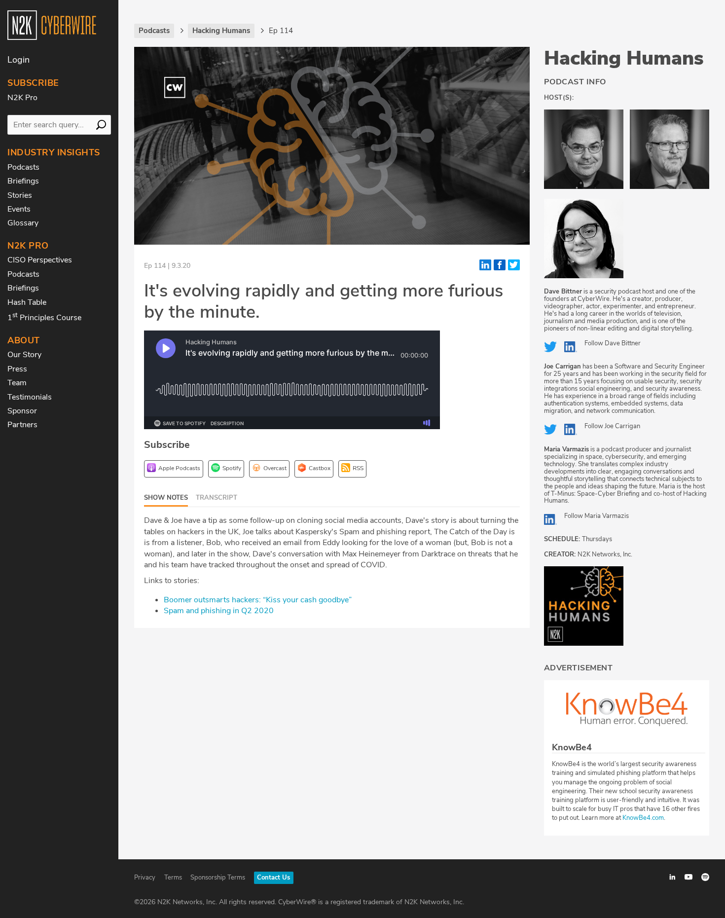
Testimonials (29, 397)
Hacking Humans (624, 58)
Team (17, 382)
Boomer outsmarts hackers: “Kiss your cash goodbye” (258, 599)
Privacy (144, 877)
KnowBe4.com (643, 817)
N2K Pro (22, 97)
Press (17, 369)
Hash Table (26, 302)
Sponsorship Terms (217, 877)
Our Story (24, 354)
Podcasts (23, 167)
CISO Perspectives (39, 260)
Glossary (22, 223)
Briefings (23, 181)
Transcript (216, 497)
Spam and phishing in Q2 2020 (219, 610)
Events (19, 209)
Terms (173, 877)
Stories (19, 195)
